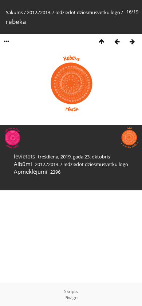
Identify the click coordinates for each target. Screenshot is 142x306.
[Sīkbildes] (101, 41)
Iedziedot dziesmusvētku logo (87, 12)
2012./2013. (39, 12)
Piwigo (71, 297)
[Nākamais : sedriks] (132, 41)
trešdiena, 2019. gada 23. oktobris (74, 156)
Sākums (14, 12)
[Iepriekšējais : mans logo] (117, 41)
